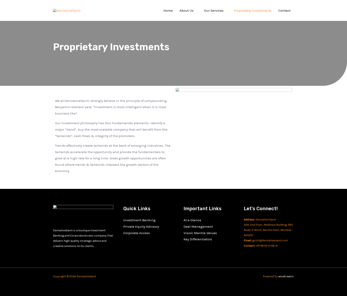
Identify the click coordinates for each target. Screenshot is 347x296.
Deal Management (198, 226)
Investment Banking (139, 220)
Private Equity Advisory (141, 226)
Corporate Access (136, 233)
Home (168, 10)
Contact (284, 10)
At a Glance (192, 220)
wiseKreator (286, 276)
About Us (187, 10)
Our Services (214, 10)
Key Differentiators (198, 239)
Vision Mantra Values (200, 233)
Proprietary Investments (252, 10)
